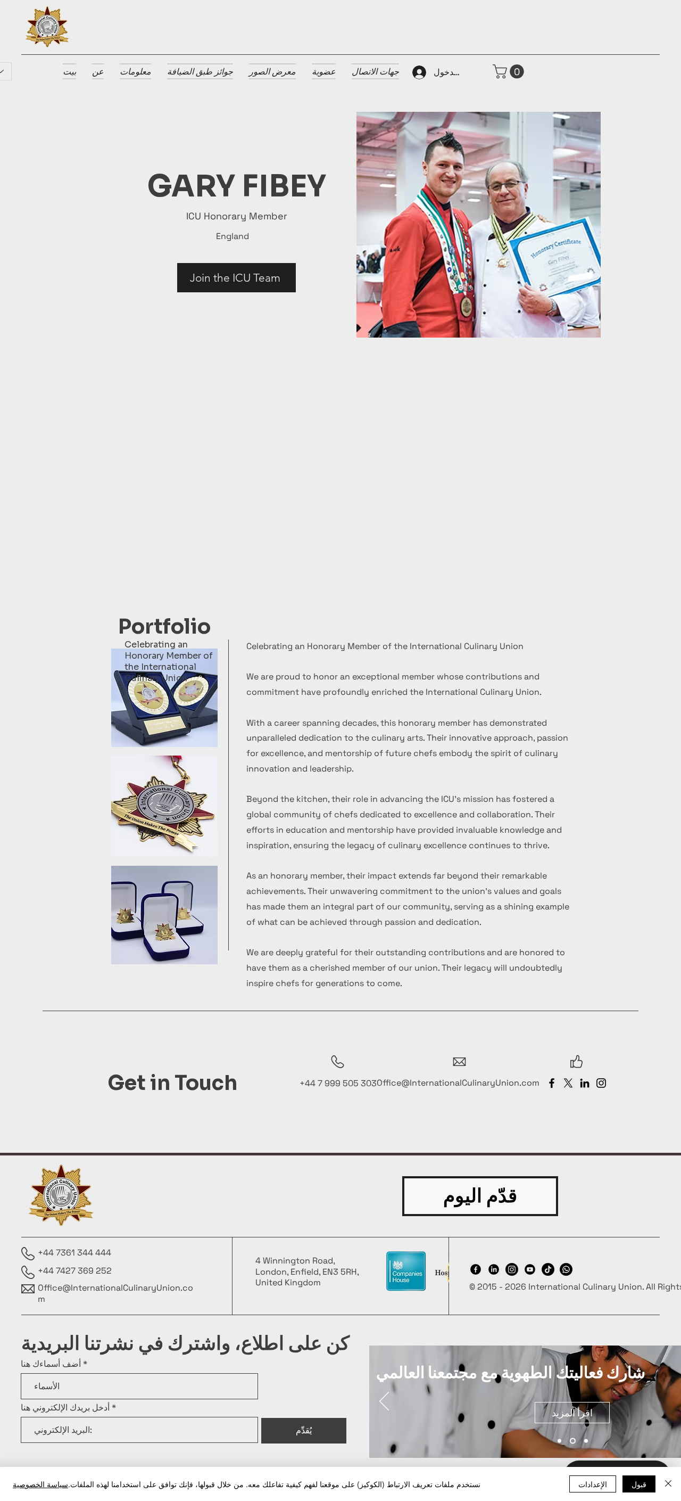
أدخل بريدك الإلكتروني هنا (65, 1408)
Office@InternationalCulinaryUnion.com (115, 1293)
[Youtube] (530, 1269)
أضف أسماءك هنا (51, 1364)
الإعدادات (592, 1484)
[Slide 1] (559, 1441)
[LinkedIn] (584, 1083)
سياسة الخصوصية (40, 1484)
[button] (510, 71)
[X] (568, 1083)
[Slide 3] (586, 1441)
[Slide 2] (573, 1441)
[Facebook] (551, 1083)
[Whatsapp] (566, 1269)
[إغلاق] (668, 1483)
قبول (639, 1484)
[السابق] (384, 1402)
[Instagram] (601, 1083)
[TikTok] (548, 1269)
